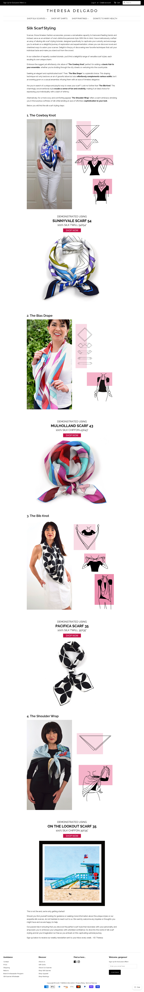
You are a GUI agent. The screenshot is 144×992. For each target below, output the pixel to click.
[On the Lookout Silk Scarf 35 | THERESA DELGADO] (72, 809)
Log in (93, 3)
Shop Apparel (43, 973)
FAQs (5, 964)
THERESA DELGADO (67, 983)
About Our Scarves (45, 967)
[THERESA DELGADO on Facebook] (75, 962)
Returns (6, 970)
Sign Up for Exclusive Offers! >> (14, 3)
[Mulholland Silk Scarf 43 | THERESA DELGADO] (72, 409)
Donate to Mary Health (105, 18)
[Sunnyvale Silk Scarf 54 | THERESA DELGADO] (72, 208)
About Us (42, 962)
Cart (118, 3)
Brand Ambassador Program (13, 973)
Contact (6, 962)
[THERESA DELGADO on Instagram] (78, 962)
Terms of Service (91, 983)
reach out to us (66, 919)
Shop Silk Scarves (36, 18)
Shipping (6, 967)
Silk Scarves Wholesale (11, 976)
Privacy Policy (80, 983)
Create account (105, 3)
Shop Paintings (79, 18)
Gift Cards (42, 964)
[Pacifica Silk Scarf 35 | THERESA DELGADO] (72, 609)
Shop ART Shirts (59, 18)
